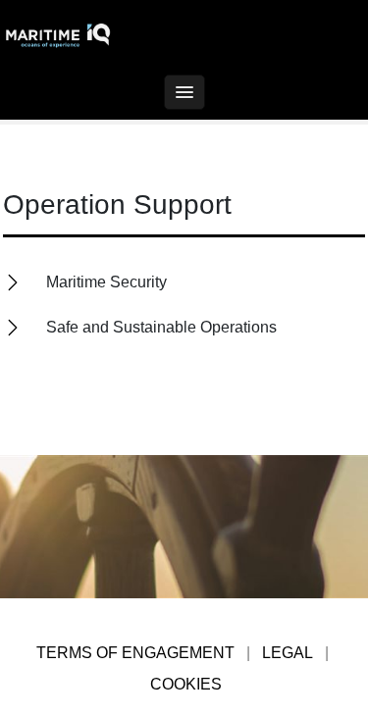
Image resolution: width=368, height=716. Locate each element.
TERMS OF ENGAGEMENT (135, 652)
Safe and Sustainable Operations (161, 327)
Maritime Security (106, 281)
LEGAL (287, 652)
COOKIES (186, 684)
